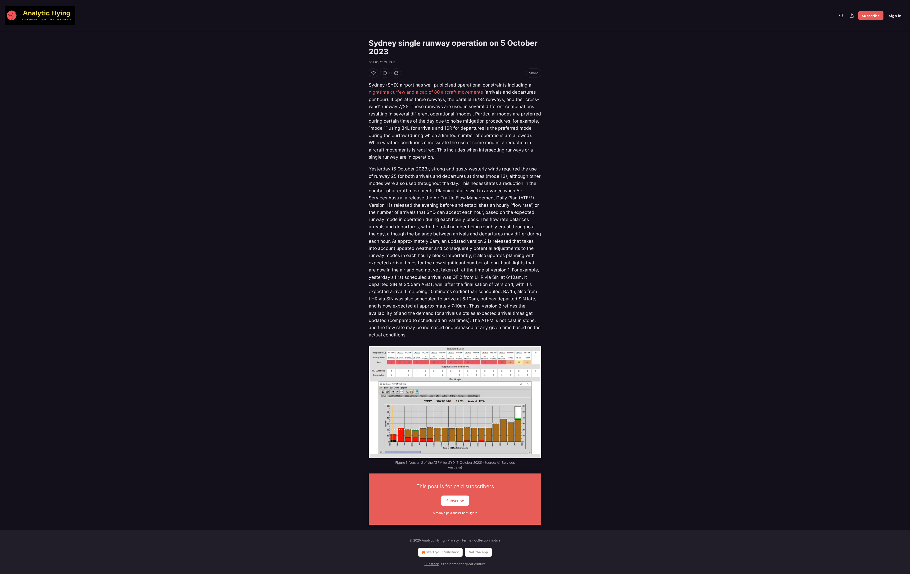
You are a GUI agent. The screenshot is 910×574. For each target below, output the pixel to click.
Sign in (895, 15)
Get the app (478, 552)
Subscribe (871, 15)
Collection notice (487, 540)
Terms (466, 540)
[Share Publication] (851, 15)
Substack (431, 564)
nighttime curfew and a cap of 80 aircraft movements (426, 92)
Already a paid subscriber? (455, 513)
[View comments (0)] (385, 73)
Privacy (453, 540)
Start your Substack (442, 552)
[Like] (373, 73)
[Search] (841, 15)
